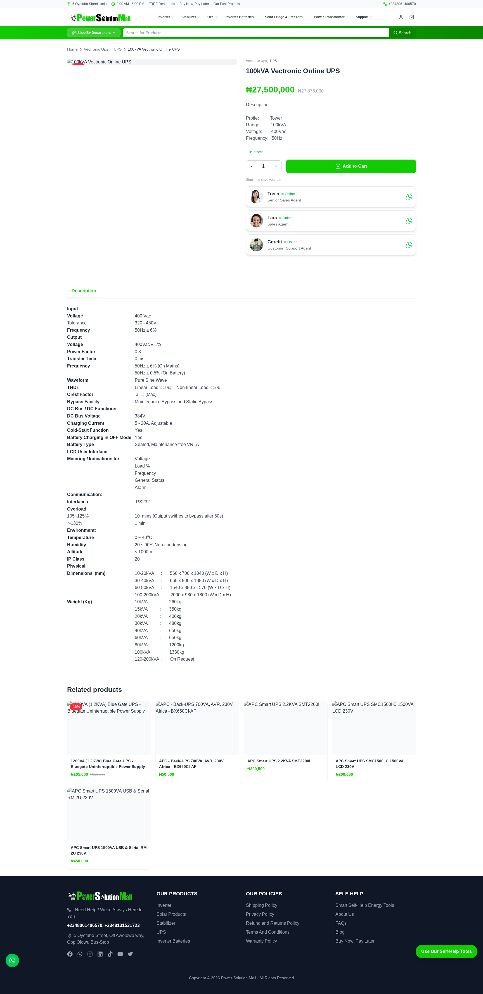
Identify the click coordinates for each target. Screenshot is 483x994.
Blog (340, 932)
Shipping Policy (261, 905)
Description (84, 290)
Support (362, 17)
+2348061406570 (402, 4)
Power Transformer (329, 17)
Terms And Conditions (268, 932)
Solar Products (171, 914)
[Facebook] (70, 954)
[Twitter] (130, 954)
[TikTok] (110, 954)
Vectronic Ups (96, 49)
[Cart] (412, 17)
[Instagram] (90, 954)
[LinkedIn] (100, 954)
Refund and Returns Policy (272, 923)
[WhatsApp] (80, 954)
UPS (210, 17)
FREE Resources (162, 4)
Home (72, 49)
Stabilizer (188, 17)
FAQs (341, 923)
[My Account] (401, 17)
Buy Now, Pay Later (194, 4)
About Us (344, 914)
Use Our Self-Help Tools (446, 951)
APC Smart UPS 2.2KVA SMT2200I (278, 761)
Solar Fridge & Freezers (284, 17)
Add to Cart (355, 166)
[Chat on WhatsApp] (12, 960)
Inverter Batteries (240, 17)
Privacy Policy (260, 914)
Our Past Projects (227, 4)
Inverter (164, 17)
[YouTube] (120, 954)
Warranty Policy (261, 941)
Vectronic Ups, (257, 61)
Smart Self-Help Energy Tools (364, 905)
